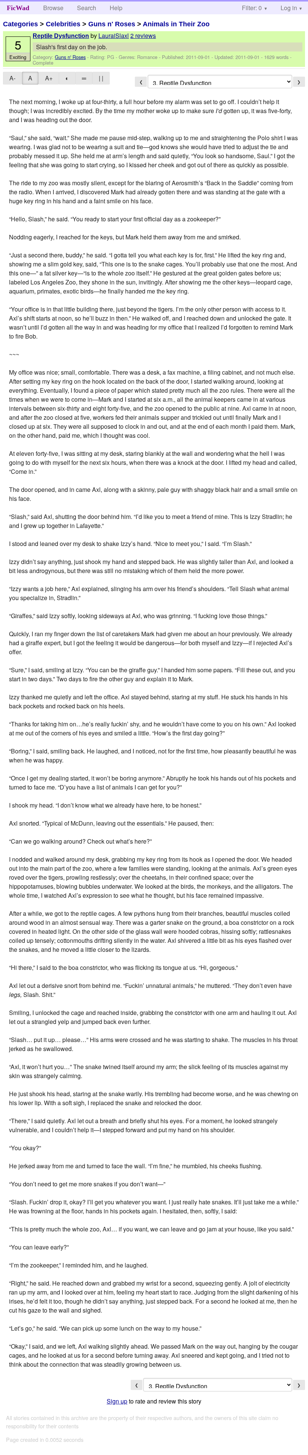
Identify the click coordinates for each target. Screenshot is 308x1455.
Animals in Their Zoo (176, 24)
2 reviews (143, 35)
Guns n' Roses (111, 24)
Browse (53, 7)
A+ (49, 78)
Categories (20, 24)
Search (86, 7)
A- (12, 78)
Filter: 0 (252, 7)
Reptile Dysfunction (61, 36)
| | (101, 78)
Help (116, 7)
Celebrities (63, 24)
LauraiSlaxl (113, 35)
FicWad (18, 8)
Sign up (117, 1401)
